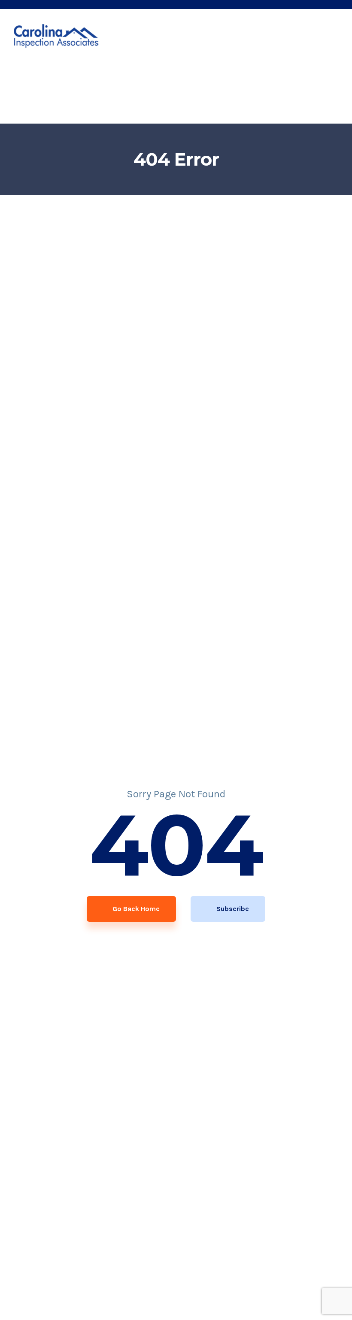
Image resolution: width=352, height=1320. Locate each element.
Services (149, 74)
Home (22, 74)
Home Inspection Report (83, 74)
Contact (295, 74)
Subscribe (232, 909)
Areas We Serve (209, 74)
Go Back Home (135, 909)
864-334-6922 (77, 110)
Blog (262, 74)
